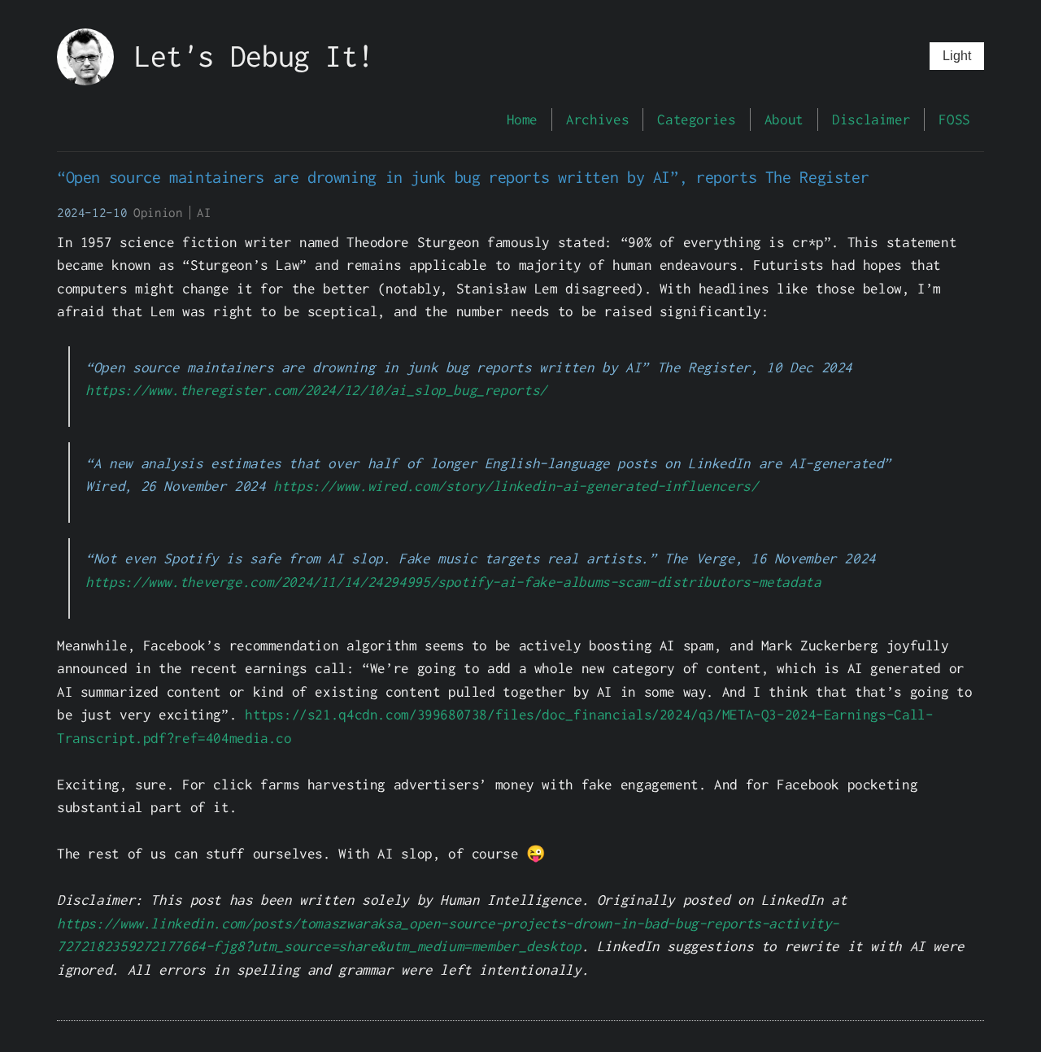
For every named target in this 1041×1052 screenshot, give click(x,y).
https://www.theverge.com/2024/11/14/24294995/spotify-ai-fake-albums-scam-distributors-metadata (453, 581)
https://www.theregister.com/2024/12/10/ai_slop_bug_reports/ (316, 390)
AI (204, 213)
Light (957, 56)
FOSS (954, 119)
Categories (696, 119)
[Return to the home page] (95, 80)
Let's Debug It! (253, 56)
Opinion (157, 213)
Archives (597, 119)
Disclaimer (871, 119)
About (784, 119)
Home (522, 119)
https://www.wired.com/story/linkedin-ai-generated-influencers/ (515, 485)
